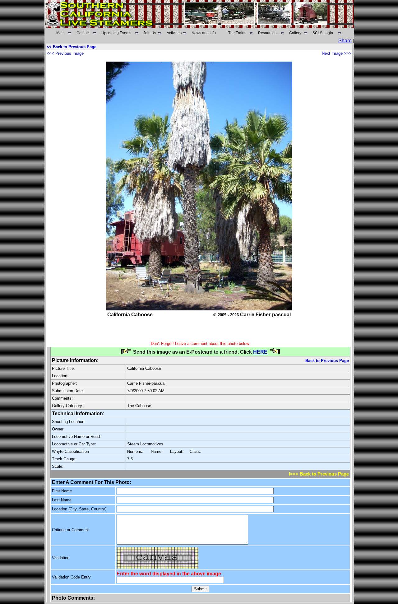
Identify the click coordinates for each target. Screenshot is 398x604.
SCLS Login (322, 33)
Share (345, 40)
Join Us (149, 33)
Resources (267, 33)
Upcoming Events (116, 33)
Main (60, 33)
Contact (83, 33)
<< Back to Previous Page (71, 46)
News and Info (204, 33)
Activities (174, 33)
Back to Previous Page (327, 360)
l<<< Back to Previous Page (319, 474)
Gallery (295, 33)
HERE (260, 352)
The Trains (237, 33)
